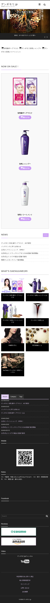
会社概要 (25, 592)
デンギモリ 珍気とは (37, 320)
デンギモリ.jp (9, 4)
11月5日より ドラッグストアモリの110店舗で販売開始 (19, 253)
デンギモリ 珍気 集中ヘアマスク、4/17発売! (16, 243)
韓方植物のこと (37, 345)
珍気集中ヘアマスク (11, 48)
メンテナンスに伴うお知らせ (11, 246)
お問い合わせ (25, 588)
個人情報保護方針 (25, 580)
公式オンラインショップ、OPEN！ (13, 250)
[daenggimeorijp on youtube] (25, 564)
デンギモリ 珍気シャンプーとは (37, 295)
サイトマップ (25, 584)
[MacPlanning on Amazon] (18, 544)
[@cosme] (18, 534)
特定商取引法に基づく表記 (25, 576)
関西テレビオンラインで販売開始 (12, 260)
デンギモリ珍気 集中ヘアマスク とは (13, 413)
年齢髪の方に (12, 345)
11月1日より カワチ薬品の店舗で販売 (14, 256)
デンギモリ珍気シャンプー (31, 48)
